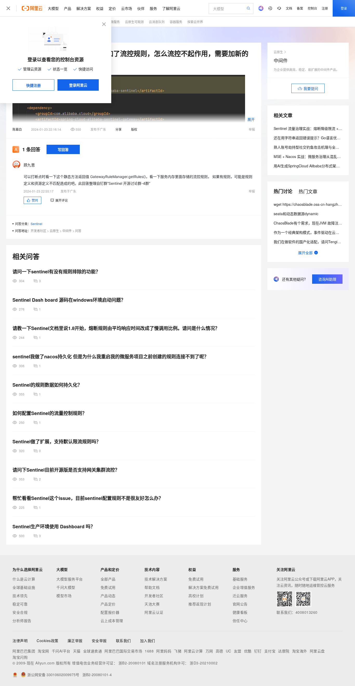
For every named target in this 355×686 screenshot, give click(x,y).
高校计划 (195, 595)
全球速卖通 (92, 651)
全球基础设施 (23, 587)
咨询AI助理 (327, 279)
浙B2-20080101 (132, 662)
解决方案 (83, 8)
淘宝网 (43, 651)
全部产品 (108, 579)
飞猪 (177, 651)
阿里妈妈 (163, 651)
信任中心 (240, 620)
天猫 (77, 651)
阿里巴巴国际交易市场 (123, 651)
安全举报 (99, 640)
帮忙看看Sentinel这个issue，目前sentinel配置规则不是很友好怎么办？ (87, 498)
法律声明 (20, 640)
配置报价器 (110, 612)
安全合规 (20, 612)
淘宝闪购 (20, 657)
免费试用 (108, 587)
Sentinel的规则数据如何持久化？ (47, 384)
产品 (67, 8)
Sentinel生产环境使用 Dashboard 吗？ (53, 526)
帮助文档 (152, 587)
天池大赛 (152, 603)
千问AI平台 (61, 651)
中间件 (67, 230)
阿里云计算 (193, 651)
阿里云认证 (153, 612)
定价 (112, 8)
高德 (219, 651)
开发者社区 (38, 230)
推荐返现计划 (199, 603)
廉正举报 (75, 640)
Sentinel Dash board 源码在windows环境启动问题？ (69, 299)
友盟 (237, 651)
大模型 (53, 8)
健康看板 (240, 612)
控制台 (312, 8)
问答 (78, 230)
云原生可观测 (134, 21)
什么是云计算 (23, 579)
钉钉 (258, 651)
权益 (99, 8)
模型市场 (63, 595)
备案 (300, 8)
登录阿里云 (78, 85)
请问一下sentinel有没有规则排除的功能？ (56, 271)
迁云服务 (240, 595)
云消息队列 (157, 21)
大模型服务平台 (69, 579)
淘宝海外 (299, 651)
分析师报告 (21, 620)
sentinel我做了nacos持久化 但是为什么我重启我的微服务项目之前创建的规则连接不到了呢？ (110, 356)
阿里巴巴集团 (23, 651)
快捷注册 (33, 85)
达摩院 (284, 651)
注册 (325, 8)
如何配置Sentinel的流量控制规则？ (49, 413)
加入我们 (147, 640)
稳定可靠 (20, 603)
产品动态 (108, 595)
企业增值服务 (244, 587)
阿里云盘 (317, 651)
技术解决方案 (155, 579)
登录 (344, 8)
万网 (209, 651)
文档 (289, 8)
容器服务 (176, 21)
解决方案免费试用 (203, 587)
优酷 (248, 651)
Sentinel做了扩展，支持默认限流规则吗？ (56, 441)
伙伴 (140, 8)
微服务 (115, 21)
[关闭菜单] (8, 8)
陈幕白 (17, 129)
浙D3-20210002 (204, 662)
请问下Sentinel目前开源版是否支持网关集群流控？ (66, 469)
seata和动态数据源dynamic (296, 213)
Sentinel (36, 223)
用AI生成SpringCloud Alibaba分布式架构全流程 (312, 165)
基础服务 (240, 579)
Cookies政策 (47, 640)
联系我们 (123, 640)
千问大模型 (65, 587)
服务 (153, 8)
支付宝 (270, 651)
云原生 (54, 230)
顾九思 (29, 164)
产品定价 (108, 603)
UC (228, 651)
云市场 (126, 8)
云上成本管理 (112, 620)
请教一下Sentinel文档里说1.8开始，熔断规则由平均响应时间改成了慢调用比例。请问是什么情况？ (116, 328)
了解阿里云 (171, 8)
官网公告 (240, 603)
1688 (149, 651)
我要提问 (311, 88)
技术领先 (20, 595)
